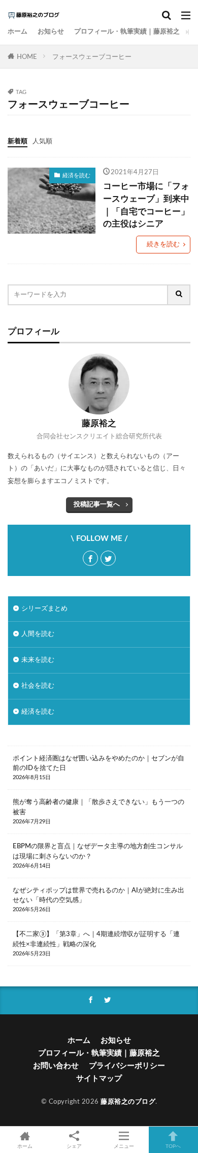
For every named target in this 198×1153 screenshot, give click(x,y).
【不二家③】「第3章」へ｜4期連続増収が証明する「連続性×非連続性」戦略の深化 (96, 939)
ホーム (17, 31)
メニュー (124, 1146)
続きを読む (163, 244)
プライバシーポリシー (127, 1066)
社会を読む (37, 685)
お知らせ (51, 31)
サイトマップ (99, 1078)
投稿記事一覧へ (97, 504)
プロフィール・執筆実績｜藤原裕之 (127, 31)
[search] (179, 294)
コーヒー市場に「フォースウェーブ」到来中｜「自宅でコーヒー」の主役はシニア (146, 205)
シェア (74, 1146)
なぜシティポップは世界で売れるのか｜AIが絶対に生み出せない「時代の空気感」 (98, 895)
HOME (27, 56)
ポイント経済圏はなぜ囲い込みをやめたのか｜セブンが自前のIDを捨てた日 (98, 763)
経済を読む (76, 175)
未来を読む (37, 659)
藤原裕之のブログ (128, 1101)
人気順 (42, 141)
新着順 (17, 141)
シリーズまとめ (44, 608)
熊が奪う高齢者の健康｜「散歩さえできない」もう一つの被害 (98, 807)
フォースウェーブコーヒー (91, 56)
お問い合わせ (56, 1066)
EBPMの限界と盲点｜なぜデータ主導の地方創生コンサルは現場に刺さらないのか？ (98, 851)
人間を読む (37, 633)
